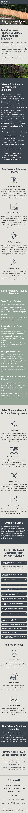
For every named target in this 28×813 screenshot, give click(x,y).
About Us (8, 785)
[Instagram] (15, 795)
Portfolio (16, 788)
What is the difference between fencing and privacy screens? (12, 563)
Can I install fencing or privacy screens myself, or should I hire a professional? (13, 619)
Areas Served (6, 788)
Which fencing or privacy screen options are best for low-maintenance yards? (13, 593)
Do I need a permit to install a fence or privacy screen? (12, 614)
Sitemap (22, 799)
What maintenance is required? (9, 632)
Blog (24, 788)
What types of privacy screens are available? (12, 589)
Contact (18, 791)
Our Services (17, 785)
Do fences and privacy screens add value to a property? (12, 604)
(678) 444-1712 (14, 802)
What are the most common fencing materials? (12, 585)
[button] (25, 2)
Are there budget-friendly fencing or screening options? (12, 609)
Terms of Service (15, 799)
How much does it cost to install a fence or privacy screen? (13, 599)
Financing (10, 791)
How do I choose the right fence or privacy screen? (11, 580)
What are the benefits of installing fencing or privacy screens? (12, 575)
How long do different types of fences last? (12, 628)
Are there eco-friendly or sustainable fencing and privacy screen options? (13, 637)
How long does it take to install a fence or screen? (13, 624)
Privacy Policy (7, 799)
